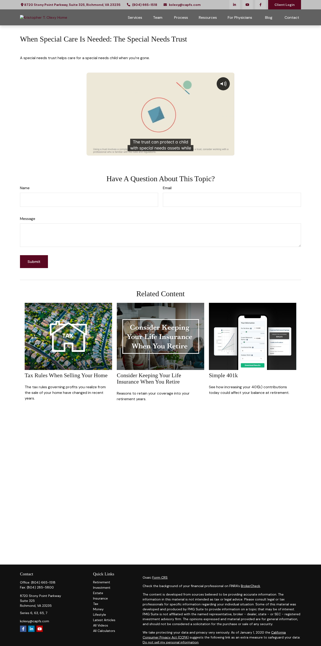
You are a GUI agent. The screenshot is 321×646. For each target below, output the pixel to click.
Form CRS (160, 577)
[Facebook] (260, 4)
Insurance (100, 598)
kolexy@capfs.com (185, 5)
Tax (95, 604)
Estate (98, 593)
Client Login (284, 5)
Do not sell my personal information (171, 642)
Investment (101, 587)
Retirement (101, 582)
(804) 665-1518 (144, 5)
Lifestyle (99, 614)
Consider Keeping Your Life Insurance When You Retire (149, 378)
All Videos (100, 625)
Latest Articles (104, 620)
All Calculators (104, 631)
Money (98, 609)
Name (25, 187)
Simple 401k (223, 375)
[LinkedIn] (234, 4)
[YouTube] (247, 4)
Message (27, 218)
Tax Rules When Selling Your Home (66, 375)
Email (167, 187)
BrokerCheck (250, 586)
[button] (135, 17)
